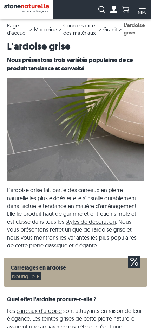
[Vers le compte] (113, 9)
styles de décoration (91, 221)
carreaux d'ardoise (39, 310)
